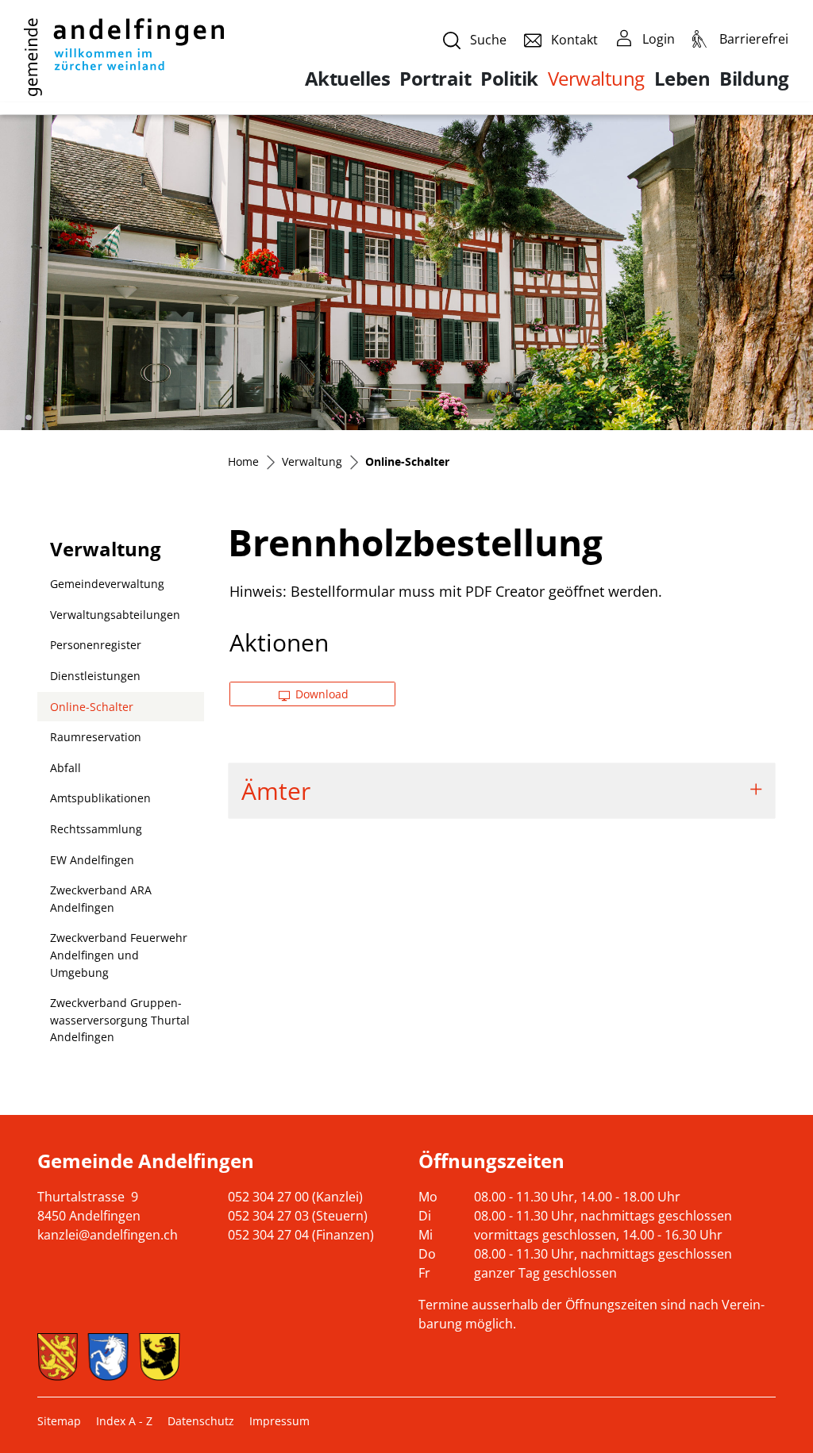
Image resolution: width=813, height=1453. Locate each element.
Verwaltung (596, 78)
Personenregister (95, 644)
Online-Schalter (91, 710)
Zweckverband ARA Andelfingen (101, 898)
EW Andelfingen (92, 859)
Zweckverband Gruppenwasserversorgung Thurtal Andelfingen (120, 1019)
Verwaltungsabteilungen (115, 614)
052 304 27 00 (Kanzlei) (295, 1196)
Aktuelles (348, 78)
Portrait (435, 78)
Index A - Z (124, 1420)
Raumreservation (95, 736)
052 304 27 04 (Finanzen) (301, 1235)
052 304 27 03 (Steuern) (298, 1215)
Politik (509, 78)
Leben (682, 78)
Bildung (754, 78)
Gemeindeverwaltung (107, 583)
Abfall (65, 767)
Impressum (279, 1420)
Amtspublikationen (100, 797)
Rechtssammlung (96, 828)
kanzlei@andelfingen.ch (107, 1235)
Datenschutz (201, 1420)
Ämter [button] (275, 790)
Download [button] (320, 694)
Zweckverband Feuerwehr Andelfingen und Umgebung (118, 954)
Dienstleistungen (95, 675)
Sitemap (59, 1420)
